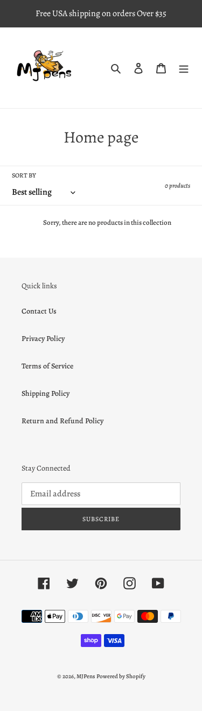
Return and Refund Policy (62, 421)
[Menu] (183, 67)
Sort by (24, 175)
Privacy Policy (43, 338)
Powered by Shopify (120, 676)
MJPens (85, 676)
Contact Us (39, 311)
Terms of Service (47, 366)
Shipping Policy (45, 393)
